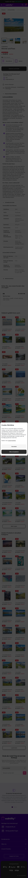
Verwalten (14, 446)
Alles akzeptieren (14, 452)
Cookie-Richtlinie (12, 440)
